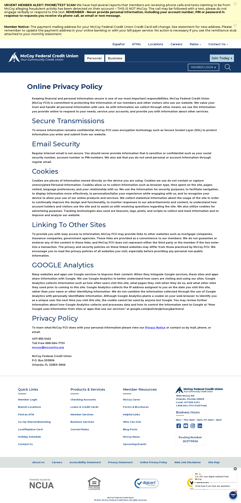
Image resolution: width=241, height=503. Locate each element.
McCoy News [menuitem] (131, 436)
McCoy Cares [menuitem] (131, 399)
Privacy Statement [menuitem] (120, 462)
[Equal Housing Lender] (94, 483)
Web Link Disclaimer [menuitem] (187, 462)
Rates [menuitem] (194, 44)
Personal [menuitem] (94, 58)
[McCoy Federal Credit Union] (43, 57)
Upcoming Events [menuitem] (134, 444)
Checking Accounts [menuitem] (83, 399)
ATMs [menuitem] (136, 44)
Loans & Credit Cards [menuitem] (84, 406)
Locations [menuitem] (155, 44)
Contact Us (25, 444)
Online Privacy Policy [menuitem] (153, 462)
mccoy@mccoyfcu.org (48, 347)
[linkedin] (200, 427)
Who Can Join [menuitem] (132, 421)
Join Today (220, 58)
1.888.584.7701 (185, 405)
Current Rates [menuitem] (79, 429)
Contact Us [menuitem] (217, 44)
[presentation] (235, 469)
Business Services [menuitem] (82, 421)
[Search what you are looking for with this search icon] (226, 68)
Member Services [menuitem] (81, 414)
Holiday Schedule (29, 436)
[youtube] (186, 427)
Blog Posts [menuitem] (130, 429)
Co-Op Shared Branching (34, 421)
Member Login (202, 67)
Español (118, 44)
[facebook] (178, 427)
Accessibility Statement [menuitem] (85, 462)
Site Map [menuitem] (214, 462)
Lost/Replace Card (30, 429)
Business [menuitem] (115, 58)
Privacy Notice (155, 327)
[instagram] (193, 427)
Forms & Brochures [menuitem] (136, 406)
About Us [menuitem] (38, 462)
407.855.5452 (192, 402)
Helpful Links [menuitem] (131, 414)
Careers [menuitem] (176, 44)
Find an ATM (26, 414)
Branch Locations (29, 406)
